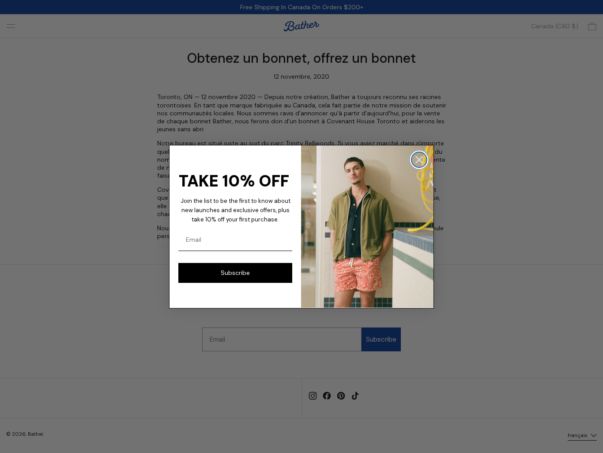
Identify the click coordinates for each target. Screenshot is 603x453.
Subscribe (235, 273)
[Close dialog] (419, 159)
